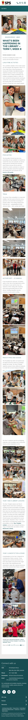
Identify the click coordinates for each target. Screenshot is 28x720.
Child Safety (22, 708)
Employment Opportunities (7, 709)
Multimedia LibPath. (8, 528)
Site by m (22, 709)
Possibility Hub (17, 641)
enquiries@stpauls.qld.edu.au (16, 678)
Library (18, 37)
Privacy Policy (16, 708)
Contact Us (17, 709)
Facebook (17, 645)
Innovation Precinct (10, 37)
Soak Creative (5, 710)
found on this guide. (8, 172)
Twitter (11, 645)
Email (22, 645)
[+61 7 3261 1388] (18, 3)
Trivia (9, 642)
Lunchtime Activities (8, 641)
